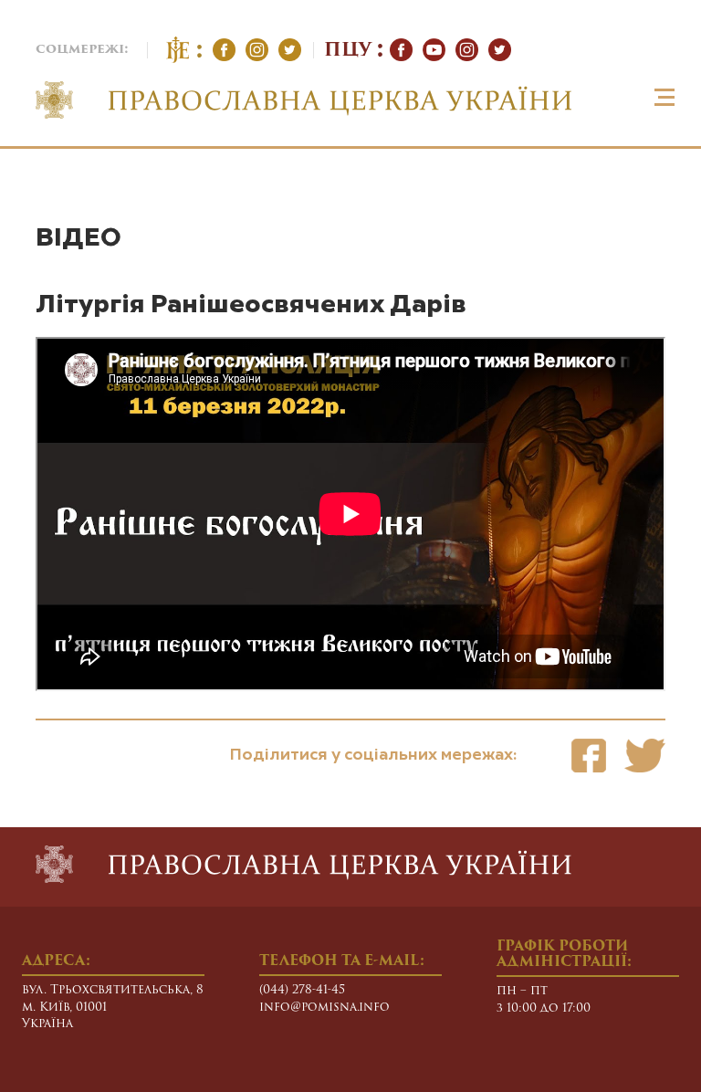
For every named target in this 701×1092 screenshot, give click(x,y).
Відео (78, 238)
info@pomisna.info (324, 1007)
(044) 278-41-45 (302, 990)
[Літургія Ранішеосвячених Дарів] (588, 755)
